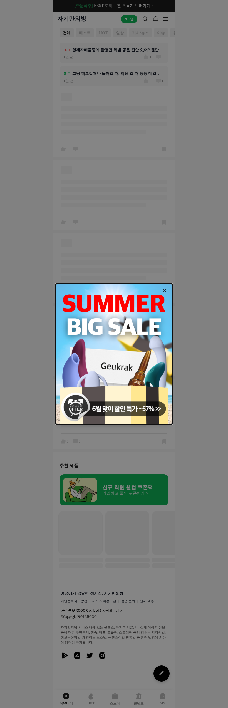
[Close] (164, 290)
